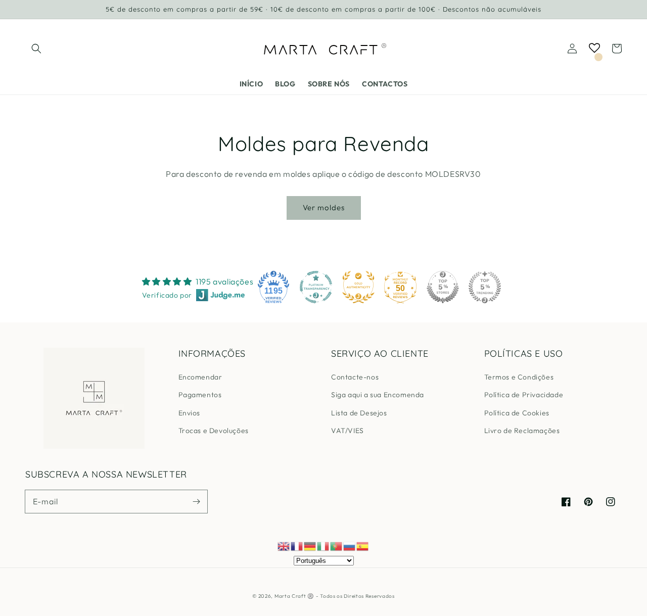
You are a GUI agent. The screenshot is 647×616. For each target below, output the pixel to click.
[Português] (336, 545)
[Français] (297, 545)
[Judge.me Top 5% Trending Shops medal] (485, 287)
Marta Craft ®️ (294, 596)
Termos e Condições (519, 377)
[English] (284, 545)
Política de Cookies (516, 412)
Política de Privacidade (524, 394)
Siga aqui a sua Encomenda (377, 394)
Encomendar (200, 377)
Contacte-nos (355, 377)
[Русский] (349, 545)
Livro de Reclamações (522, 430)
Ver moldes (324, 207)
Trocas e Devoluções (213, 430)
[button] (36, 48)
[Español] (362, 545)
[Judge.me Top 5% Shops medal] (443, 287)
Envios (189, 412)
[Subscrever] (196, 501)
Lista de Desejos (359, 412)
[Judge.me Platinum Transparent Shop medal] (316, 287)
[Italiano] (323, 545)
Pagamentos (200, 394)
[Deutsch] (310, 545)
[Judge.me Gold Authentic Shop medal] (358, 287)
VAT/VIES (347, 430)
